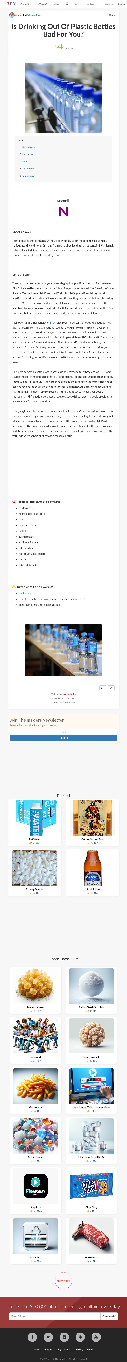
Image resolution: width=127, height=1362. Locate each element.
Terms (90, 1349)
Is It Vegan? (41, 3)
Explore (55, 3)
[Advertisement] (63, 462)
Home (37, 1349)
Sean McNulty (69, 694)
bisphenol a (25, 593)
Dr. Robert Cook (33, 15)
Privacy (79, 1349)
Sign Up (109, 3)
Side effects (28, 168)
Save (113, 15)
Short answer (28, 147)
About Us (25, 3)
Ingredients (28, 175)
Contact (68, 1349)
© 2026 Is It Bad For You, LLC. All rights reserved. (63, 1359)
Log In (121, 3)
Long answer (28, 154)
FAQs (25, 161)
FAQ (59, 1349)
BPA (52, 322)
